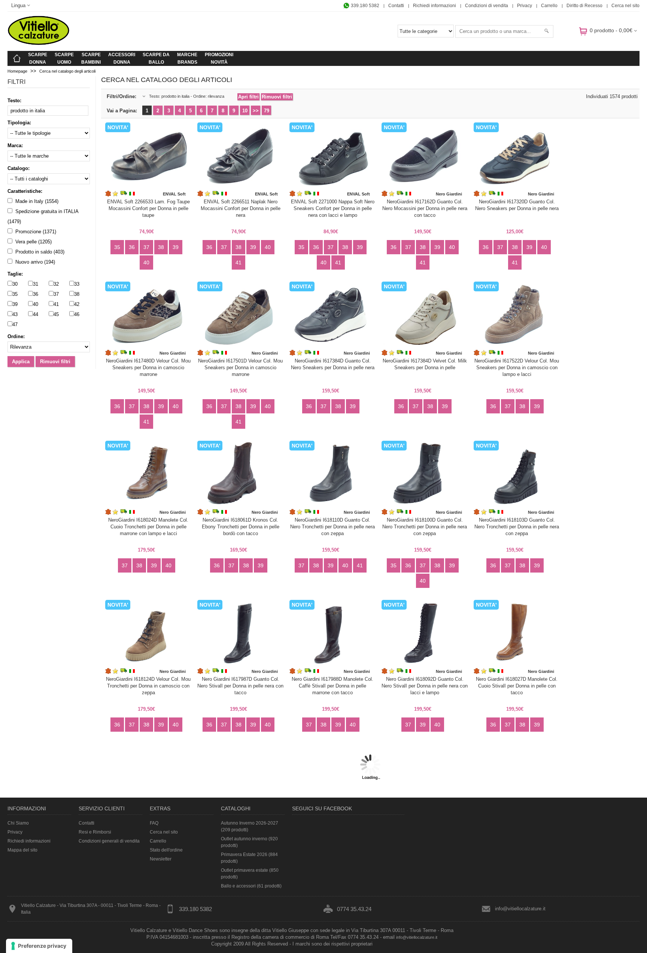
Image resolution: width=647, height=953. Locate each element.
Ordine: (16, 336)
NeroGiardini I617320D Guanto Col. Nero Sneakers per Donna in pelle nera (517, 205)
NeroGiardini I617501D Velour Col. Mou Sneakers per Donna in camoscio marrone (240, 367)
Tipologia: (19, 122)
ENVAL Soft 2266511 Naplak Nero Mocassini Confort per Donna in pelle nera (240, 208)
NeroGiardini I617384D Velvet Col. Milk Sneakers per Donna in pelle (425, 364)
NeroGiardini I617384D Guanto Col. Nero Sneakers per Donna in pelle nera (332, 364)
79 (266, 110)
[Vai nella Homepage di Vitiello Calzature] (38, 43)
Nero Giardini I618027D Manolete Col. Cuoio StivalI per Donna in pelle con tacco (517, 685)
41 (56, 304)
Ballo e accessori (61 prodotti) (251, 886)
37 (56, 294)
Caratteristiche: (24, 191)
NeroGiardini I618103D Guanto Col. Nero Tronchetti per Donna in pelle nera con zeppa (516, 526)
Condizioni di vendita (486, 5)
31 (35, 284)
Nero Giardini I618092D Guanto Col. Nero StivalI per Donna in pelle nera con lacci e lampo (425, 685)
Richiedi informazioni (434, 5)
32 (56, 284)
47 (15, 324)
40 (35, 304)
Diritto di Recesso (584, 5)
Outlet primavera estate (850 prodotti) (250, 874)
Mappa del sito (22, 850)
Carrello (549, 5)
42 (76, 304)
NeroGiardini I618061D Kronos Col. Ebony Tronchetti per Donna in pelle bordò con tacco (240, 526)
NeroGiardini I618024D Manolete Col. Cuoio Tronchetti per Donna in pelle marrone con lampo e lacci (148, 526)
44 (35, 314)
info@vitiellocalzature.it (520, 908)
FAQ (154, 823)
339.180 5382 (364, 5)
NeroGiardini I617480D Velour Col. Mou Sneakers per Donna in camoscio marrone (148, 367)
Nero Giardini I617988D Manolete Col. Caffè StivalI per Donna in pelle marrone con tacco (332, 685)
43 (15, 314)
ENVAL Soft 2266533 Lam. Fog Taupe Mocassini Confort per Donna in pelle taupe (148, 208)
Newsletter (160, 859)
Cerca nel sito (625, 5)
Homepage (17, 71)
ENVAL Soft (174, 194)
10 (244, 110)
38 (76, 294)
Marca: (15, 145)
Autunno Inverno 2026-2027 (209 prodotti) (249, 826)
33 (76, 284)
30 (15, 284)
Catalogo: (18, 168)
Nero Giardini (449, 194)
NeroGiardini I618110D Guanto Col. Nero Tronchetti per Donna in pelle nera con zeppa (332, 526)
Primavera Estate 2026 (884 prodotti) (249, 858)
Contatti (396, 5)
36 (35, 294)
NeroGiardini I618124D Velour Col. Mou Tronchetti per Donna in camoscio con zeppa (148, 685)
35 (15, 294)
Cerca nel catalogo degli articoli (67, 71)
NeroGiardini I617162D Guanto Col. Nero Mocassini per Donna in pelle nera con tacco (424, 208)
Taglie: (15, 274)
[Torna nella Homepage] (16, 58)
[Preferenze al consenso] (39, 946)
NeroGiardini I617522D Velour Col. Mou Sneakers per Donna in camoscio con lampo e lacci (516, 367)
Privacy (524, 5)
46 (76, 314)
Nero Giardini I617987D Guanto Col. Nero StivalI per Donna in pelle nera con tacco (240, 685)
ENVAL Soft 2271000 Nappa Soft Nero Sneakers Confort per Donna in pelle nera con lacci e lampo (332, 208)
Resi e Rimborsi (95, 832)
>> (256, 110)
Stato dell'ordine (166, 850)
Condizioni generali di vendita (109, 841)
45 (56, 314)
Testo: (14, 100)
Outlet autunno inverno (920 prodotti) (249, 842)
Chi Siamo (18, 823)
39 (15, 304)
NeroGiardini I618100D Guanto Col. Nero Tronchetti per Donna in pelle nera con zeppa (424, 526)
